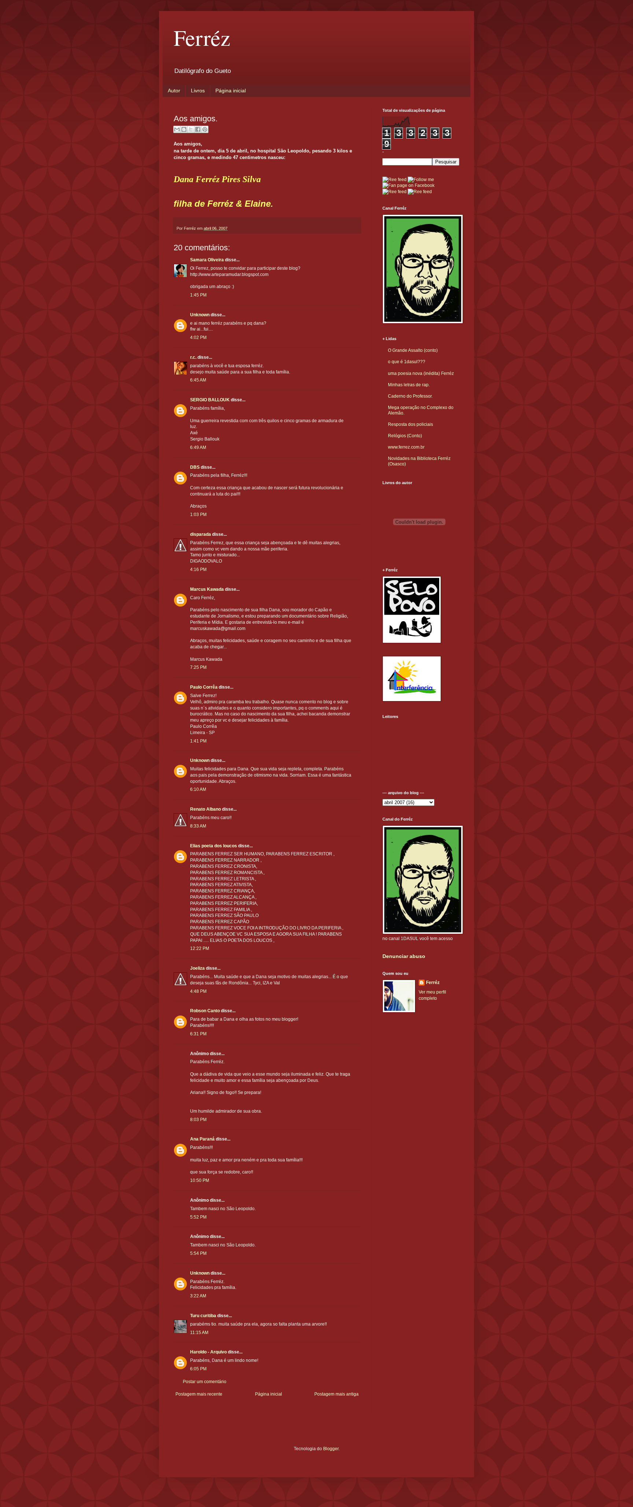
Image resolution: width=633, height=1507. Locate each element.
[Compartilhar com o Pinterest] (204, 129)
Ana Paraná (202, 1139)
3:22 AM (198, 1295)
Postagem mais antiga (336, 1394)
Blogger (330, 1448)
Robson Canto (205, 1010)
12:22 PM (199, 948)
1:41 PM (198, 741)
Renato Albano (205, 809)
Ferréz (202, 37)
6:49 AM (198, 447)
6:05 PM (198, 1368)
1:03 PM (198, 514)
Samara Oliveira (207, 259)
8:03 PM (198, 1119)
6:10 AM (198, 789)
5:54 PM (198, 1253)
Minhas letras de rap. (409, 384)
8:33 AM (198, 826)
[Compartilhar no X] (191, 129)
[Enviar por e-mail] (177, 129)
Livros (198, 90)
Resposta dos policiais (410, 424)
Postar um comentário (204, 1381)
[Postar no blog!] (184, 129)
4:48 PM (198, 991)
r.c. (193, 357)
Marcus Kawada (207, 589)
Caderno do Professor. (410, 396)
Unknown (200, 314)
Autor (174, 90)
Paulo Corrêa (204, 687)
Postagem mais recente (198, 1394)
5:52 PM (198, 1217)
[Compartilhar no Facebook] (197, 129)
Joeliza (197, 968)
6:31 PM (198, 1033)
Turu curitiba (203, 1315)
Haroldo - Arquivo (208, 1352)
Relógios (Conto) (405, 435)
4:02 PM (198, 337)
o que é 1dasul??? (406, 361)
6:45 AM (198, 380)
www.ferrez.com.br (406, 447)
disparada (200, 534)
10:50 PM (199, 1180)
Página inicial (230, 90)
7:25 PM (198, 667)
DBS (195, 467)
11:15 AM (199, 1332)
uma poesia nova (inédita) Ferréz (421, 373)
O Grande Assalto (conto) (413, 350)
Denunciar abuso (403, 956)
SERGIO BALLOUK (210, 399)
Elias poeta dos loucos (213, 845)
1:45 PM (198, 295)
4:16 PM (198, 569)
